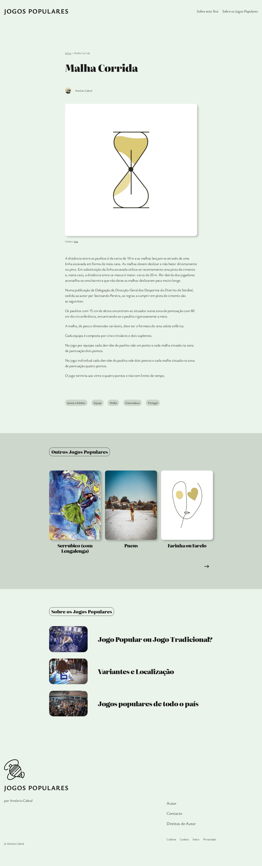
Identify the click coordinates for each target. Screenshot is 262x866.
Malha (113, 403)
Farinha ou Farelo (187, 545)
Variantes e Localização (136, 671)
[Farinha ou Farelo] (187, 505)
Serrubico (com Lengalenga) (75, 548)
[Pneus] (131, 505)
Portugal (152, 403)
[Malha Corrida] (131, 170)
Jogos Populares (36, 11)
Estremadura (132, 403)
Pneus (131, 545)
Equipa (98, 403)
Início (68, 53)
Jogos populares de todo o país (148, 703)
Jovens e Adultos (76, 403)
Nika (76, 241)
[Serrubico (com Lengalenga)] (75, 505)
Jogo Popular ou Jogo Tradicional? (155, 639)
